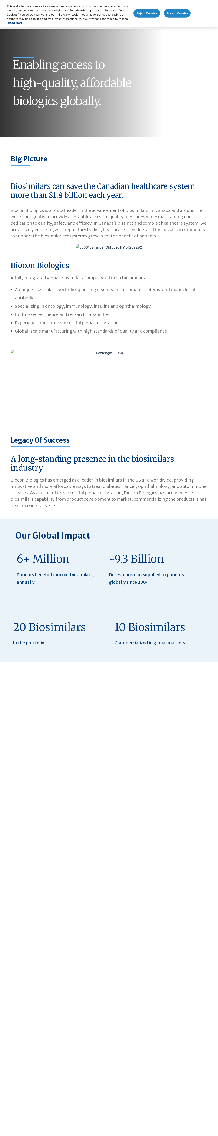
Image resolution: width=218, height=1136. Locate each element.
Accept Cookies (177, 13)
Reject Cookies (147, 13)
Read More (15, 22)
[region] (109, 13)
